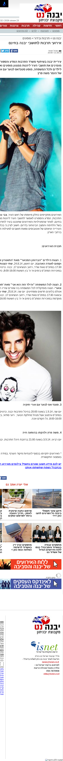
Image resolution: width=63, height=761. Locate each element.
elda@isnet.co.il (51, 674)
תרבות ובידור (42, 38)
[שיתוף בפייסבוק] (13, 52)
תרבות (26, 25)
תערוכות (45, 30)
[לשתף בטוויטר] (5, 52)
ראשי (58, 25)
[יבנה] (41, 22)
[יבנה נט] (39, 634)
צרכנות (14, 25)
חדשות (48, 25)
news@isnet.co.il (50, 662)
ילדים (34, 30)
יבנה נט (56, 38)
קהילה (36, 25)
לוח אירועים (22, 30)
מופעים (55, 30)
